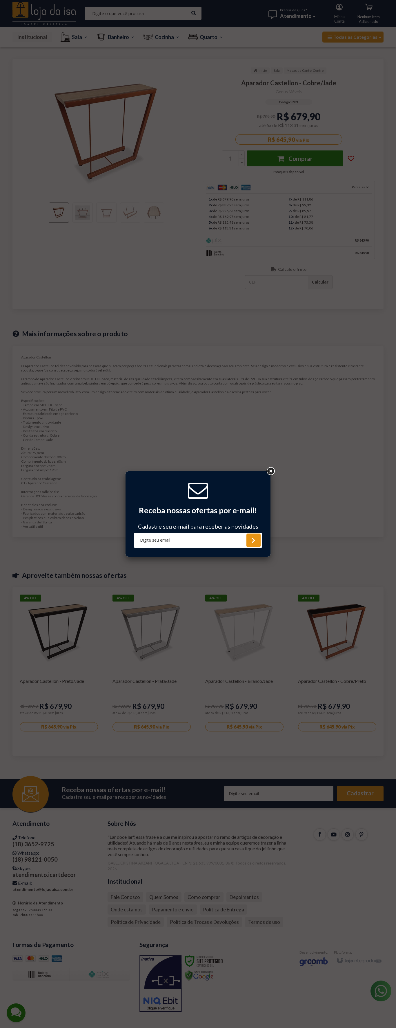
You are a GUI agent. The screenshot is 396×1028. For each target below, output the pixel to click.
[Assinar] (253, 540)
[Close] (270, 471)
